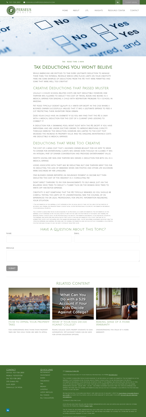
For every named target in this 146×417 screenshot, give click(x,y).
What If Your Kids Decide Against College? (69, 323)
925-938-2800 (14, 2)
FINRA (86, 406)
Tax (41, 384)
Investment (45, 375)
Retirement (45, 372)
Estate (42, 378)
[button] (65, 10)
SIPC (91, 406)
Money (43, 386)
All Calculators (47, 398)
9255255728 (17, 375)
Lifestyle (44, 389)
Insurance (44, 381)
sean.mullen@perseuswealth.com (40, 2)
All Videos (44, 395)
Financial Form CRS (72, 371)
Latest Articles (46, 392)
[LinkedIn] (117, 2)
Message (10, 248)
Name (8, 233)
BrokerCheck (113, 375)
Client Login (131, 2)
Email (76, 233)
